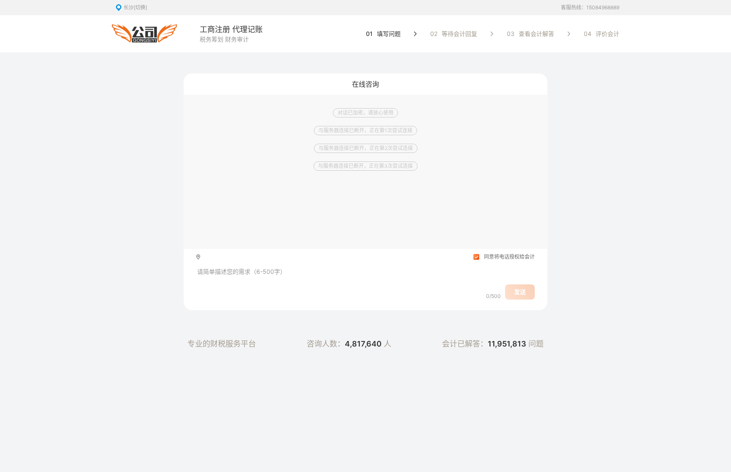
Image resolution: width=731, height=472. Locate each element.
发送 (520, 291)
